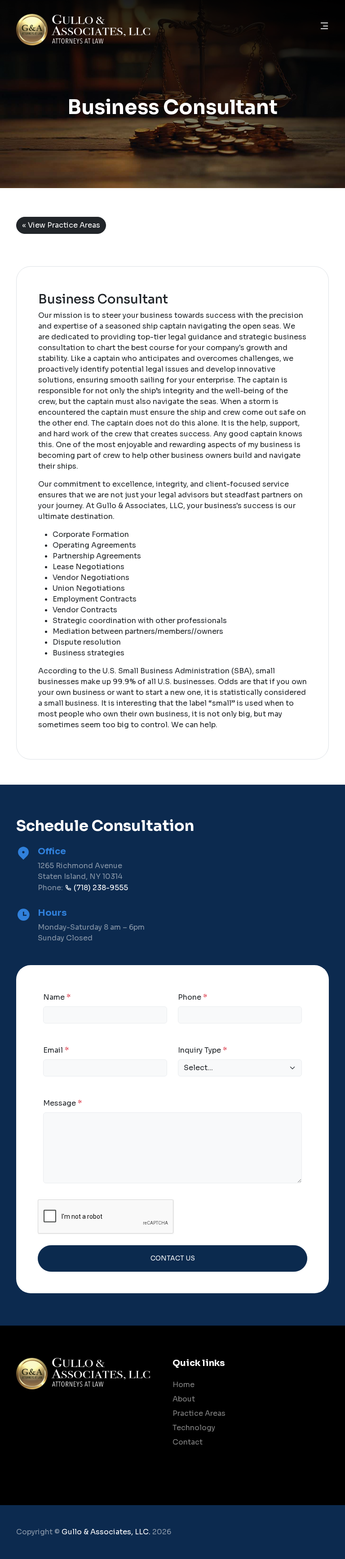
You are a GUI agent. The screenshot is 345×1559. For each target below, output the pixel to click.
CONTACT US (172, 1258)
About (183, 1399)
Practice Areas (199, 1413)
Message (62, 1103)
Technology (193, 1427)
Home (183, 1384)
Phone (192, 997)
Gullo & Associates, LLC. (106, 1532)
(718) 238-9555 (100, 887)
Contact (187, 1442)
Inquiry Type (202, 1050)
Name (57, 997)
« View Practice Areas (61, 225)
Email (56, 1050)
